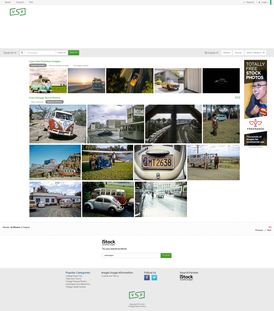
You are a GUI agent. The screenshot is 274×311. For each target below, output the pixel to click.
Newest (226, 52)
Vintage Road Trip (74, 276)
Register (250, 2)
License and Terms (110, 276)
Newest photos (54, 102)
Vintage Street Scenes (76, 287)
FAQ (31, 2)
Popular (238, 52)
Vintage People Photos (76, 281)
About (8, 2)
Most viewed (37, 102)
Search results (38, 65)
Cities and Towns (73, 279)
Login (264, 2)
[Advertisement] (146, 26)
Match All (62, 53)
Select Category (254, 52)
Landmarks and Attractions (78, 284)
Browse (210, 52)
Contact (20, 2)
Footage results (80, 65)
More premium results (59, 65)
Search (9, 52)
